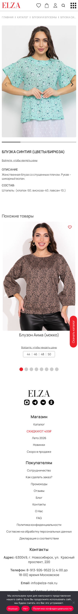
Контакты (39, 504)
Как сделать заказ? (39, 477)
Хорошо (13, 608)
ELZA (39, 393)
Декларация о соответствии (39, 538)
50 (49, 354)
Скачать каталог (73, 331)
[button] (21, 369)
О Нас (39, 511)
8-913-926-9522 (38, 570)
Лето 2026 (39, 438)
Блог (39, 498)
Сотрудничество (39, 470)
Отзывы (39, 491)
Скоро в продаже (39, 452)
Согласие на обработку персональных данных (39, 532)
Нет (25, 608)
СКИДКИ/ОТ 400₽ (39, 431)
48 (42, 354)
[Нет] (73, 602)
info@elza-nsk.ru (44, 583)
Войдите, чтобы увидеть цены (19, 160)
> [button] (71, 84)
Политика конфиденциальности (39, 525)
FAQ (39, 518)
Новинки (39, 445)
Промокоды (39, 484)
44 (28, 354)
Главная (7, 17)
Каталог (22, 17)
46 (35, 354)
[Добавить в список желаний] (70, 227)
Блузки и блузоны (44, 17)
